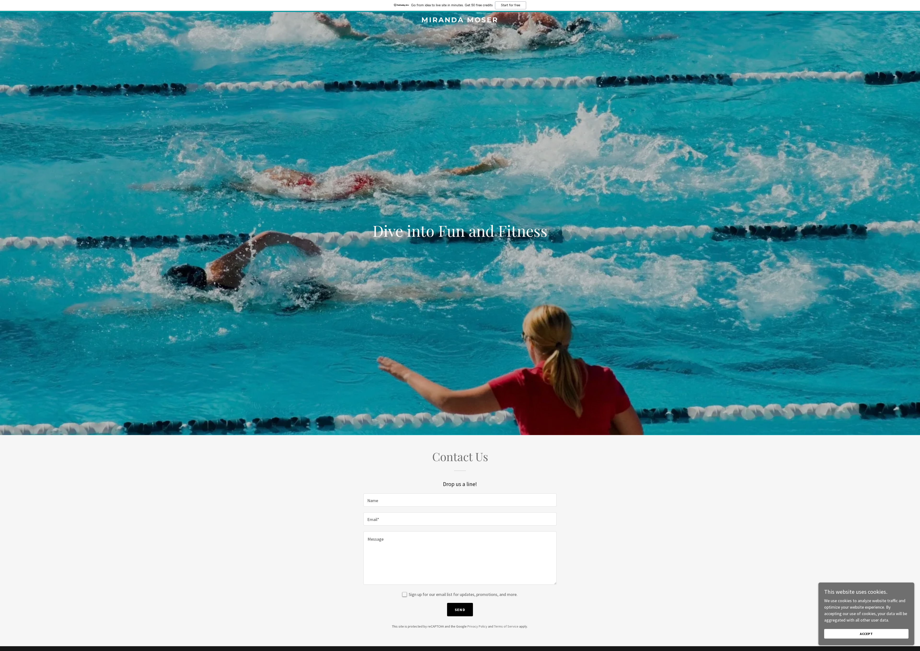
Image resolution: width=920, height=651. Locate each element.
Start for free (510, 5)
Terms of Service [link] (506, 626)
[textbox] (459, 500)
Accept (866, 634)
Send (460, 609)
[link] (460, 20)
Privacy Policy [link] (477, 626)
